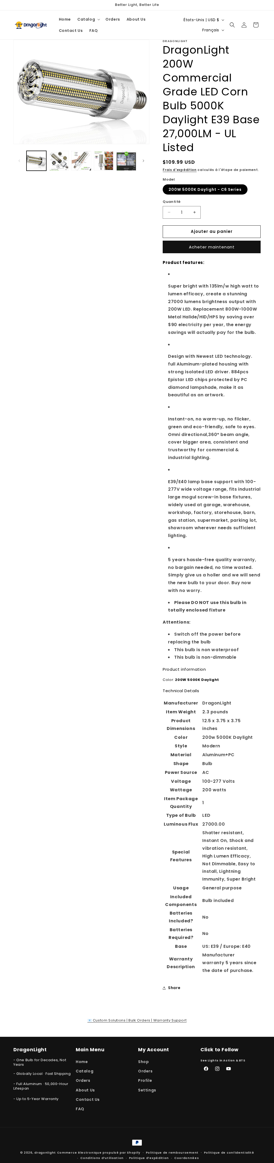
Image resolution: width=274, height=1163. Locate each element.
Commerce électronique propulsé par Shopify (98, 1152)
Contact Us (88, 1099)
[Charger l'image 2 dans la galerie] (59, 161)
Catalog (84, 1071)
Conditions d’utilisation (102, 1158)
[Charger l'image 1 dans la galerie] (36, 161)
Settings (147, 1090)
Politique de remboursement (172, 1152)
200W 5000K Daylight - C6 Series (205, 189)
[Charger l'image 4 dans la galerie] (104, 161)
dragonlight (45, 1152)
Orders (83, 1080)
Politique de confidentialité (229, 1152)
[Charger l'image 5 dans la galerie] (126, 161)
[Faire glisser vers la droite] (143, 161)
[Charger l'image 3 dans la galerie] (81, 161)
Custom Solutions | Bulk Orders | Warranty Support (137, 1020)
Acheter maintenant (212, 247)
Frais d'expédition (180, 169)
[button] (88, 19)
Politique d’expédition (149, 1158)
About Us (85, 1090)
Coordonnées (186, 1158)
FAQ (80, 1109)
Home (82, 1061)
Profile (145, 1080)
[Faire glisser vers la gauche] (19, 161)
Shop (143, 1061)
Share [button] (174, 987)
